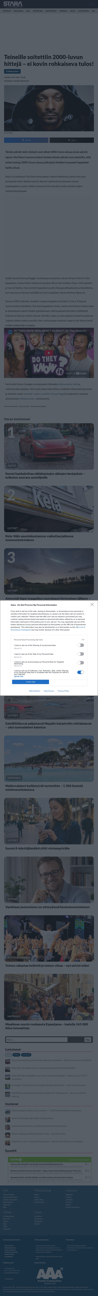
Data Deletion (34, 691)
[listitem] (49, 639)
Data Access (49, 691)
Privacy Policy (63, 691)
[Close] (93, 605)
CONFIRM (30, 682)
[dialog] (49, 648)
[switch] (80, 645)
